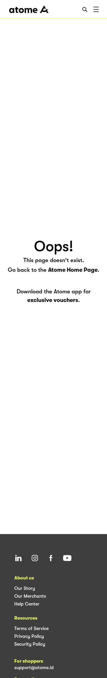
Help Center (26, 604)
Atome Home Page (73, 270)
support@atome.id (34, 667)
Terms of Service (31, 628)
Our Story (24, 588)
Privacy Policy (29, 636)
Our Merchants (30, 596)
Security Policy (29, 644)
